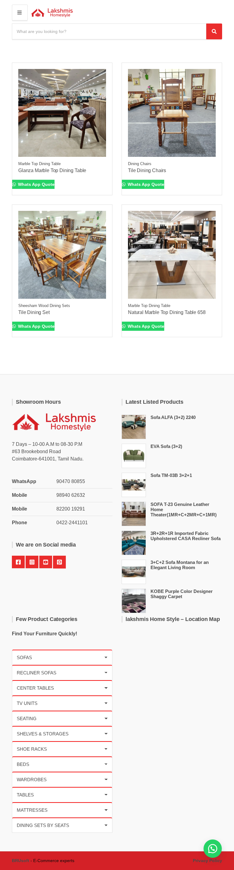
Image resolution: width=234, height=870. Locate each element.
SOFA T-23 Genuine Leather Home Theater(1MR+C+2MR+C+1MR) (184, 509)
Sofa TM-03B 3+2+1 (171, 475)
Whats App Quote (36, 184)
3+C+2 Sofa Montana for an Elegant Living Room (180, 565)
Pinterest (59, 562)
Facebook (18, 562)
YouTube (45, 562)
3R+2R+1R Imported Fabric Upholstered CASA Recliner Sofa (186, 536)
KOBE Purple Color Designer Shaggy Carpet (182, 594)
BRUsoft (20, 860)
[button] (213, 848)
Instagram (32, 562)
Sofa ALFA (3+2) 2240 (173, 417)
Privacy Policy (207, 860)
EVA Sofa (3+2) (166, 446)
